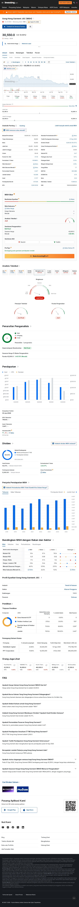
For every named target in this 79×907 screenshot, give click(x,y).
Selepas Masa (43, 7)
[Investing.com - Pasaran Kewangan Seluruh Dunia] (11, 3)
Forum (37, 53)
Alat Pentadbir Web (8, 849)
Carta (11, 53)
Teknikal (29, 53)
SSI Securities (72, 664)
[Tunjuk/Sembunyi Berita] (49, 62)
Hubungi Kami (45, 845)
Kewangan (20, 53)
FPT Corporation (8, 651)
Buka (31, 569)
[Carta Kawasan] (8, 62)
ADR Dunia (54, 7)
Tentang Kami (45, 837)
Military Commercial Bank (59, 664)
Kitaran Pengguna (70, 589)
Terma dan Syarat (7, 894)
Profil (10, 57)
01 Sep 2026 (73, 139)
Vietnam (74, 597)
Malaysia (26, 7)
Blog (3, 837)
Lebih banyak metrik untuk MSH (66, 125)
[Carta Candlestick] (4, 62)
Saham (4, 7)
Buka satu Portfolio (7, 845)
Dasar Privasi (19, 894)
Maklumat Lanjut (26, 43)
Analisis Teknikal (10, 266)
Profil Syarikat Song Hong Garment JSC (21, 578)
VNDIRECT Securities (26, 664)
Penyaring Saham (15, 7)
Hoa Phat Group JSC (9, 664)
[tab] (4, 272)
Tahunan (5, 492)
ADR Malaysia (64, 7)
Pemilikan (17, 57)
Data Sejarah (26, 57)
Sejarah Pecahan (36, 57)
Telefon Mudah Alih (8, 841)
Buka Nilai (72, 106)
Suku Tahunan (16, 492)
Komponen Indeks (49, 57)
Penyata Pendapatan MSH (14, 482)
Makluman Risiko (30, 894)
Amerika (74, 7)
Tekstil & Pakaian (71, 585)
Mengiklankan (45, 841)
